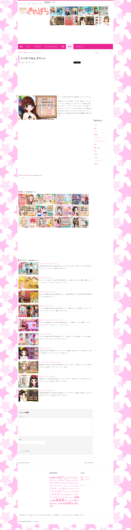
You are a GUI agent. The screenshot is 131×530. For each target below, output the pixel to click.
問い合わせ (34, 3)
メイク (55, 494)
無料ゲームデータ (85, 479)
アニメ (28, 46)
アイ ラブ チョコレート (46, 278)
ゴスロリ (64, 483)
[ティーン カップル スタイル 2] (102, 25)
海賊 (50, 503)
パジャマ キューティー (45, 334)
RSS (29, 3)
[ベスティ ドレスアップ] (57, 25)
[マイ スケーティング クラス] (57, 15)
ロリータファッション (51, 46)
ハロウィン (65, 488)
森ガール (67, 500)
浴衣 (77, 500)
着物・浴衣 (97, 147)
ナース (58, 488)
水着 (62, 46)
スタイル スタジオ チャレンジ (47, 292)
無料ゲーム (55, 503)
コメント (22, 417)
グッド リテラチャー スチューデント (49, 362)
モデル (67, 494)
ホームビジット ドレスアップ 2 (48, 263)
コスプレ (56, 483)
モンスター (73, 494)
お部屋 (96, 164)
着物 (64, 503)
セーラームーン (59, 486)
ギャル (71, 480)
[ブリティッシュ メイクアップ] (101, 15)
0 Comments (30, 62)
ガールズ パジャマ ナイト (46, 306)
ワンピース (71, 497)
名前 (20, 439)
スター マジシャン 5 (45, 348)
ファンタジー (37, 46)
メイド (62, 494)
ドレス (96, 131)
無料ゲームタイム (85, 477)
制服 (21, 46)
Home (20, 52)
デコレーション (68, 486)
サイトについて (22, 3)
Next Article (87, 463)
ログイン (83, 485)
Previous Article (24, 463)
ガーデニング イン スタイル (47, 376)
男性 (61, 503)
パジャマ (73, 488)
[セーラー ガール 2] (86, 15)
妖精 (54, 500)
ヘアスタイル (68, 491)
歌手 (71, 500)
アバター (96, 157)
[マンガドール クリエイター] (72, 25)
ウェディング (54, 480)
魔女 (73, 503)
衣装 (95, 151)
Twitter (40, 3)
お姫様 (96, 154)
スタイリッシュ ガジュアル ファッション (51, 320)
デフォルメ (75, 486)
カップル (64, 480)
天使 (50, 500)
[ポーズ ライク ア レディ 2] (87, 25)
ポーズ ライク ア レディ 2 (46, 390)
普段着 (70, 46)
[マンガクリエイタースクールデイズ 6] (71, 15)
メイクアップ (79, 46)
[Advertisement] (33, 30)
